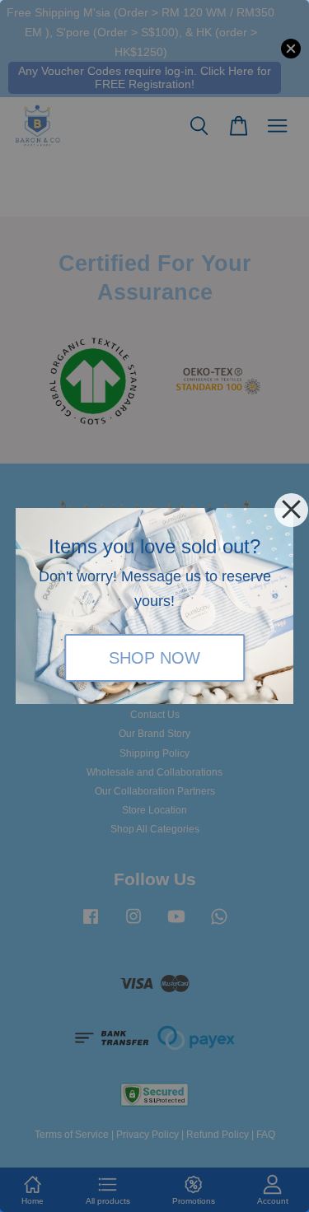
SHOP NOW (154, 658)
